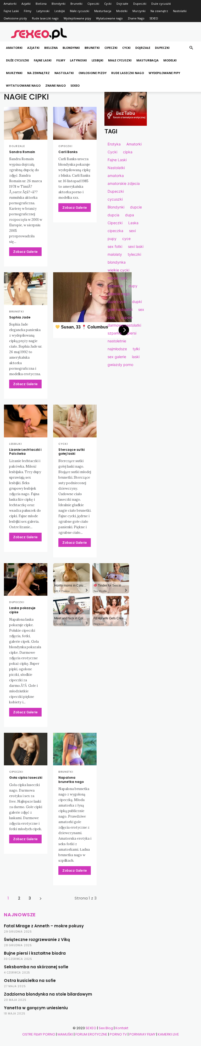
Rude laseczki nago (45, 18)
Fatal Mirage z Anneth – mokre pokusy (44, 926)
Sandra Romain (22, 152)
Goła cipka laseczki (25, 777)
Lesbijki (59, 11)
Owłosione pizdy (15, 18)
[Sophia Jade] (25, 288)
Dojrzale (17, 146)
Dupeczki (139, 4)
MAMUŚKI (65, 1034)
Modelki (121, 11)
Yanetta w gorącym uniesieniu (36, 1008)
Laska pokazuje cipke (22, 610)
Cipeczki (93, 4)
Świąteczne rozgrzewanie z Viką (37, 939)
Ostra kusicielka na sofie (30, 980)
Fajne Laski (11, 11)
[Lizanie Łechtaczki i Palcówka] (25, 421)
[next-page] (40, 898)
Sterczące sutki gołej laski (71, 451)
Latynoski (42, 11)
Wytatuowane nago (109, 18)
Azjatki (26, 4)
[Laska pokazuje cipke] (25, 579)
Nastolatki (180, 11)
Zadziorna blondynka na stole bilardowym (48, 994)
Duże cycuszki (161, 4)
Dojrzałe (122, 4)
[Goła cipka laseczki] (25, 749)
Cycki (107, 4)
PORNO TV (118, 1034)
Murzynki (139, 11)
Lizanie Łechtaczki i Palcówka (25, 451)
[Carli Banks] (75, 123)
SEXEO (153, 18)
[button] (191, 47)
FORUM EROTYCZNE (91, 1034)
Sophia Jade (19, 317)
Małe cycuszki (79, 11)
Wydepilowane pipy (77, 18)
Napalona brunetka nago (71, 779)
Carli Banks (67, 152)
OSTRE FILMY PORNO (38, 1034)
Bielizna (41, 4)
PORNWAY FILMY (142, 1034)
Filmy (27, 11)
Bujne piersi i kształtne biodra (35, 953)
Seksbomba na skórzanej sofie (36, 967)
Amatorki (10, 4)
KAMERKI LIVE (168, 1034)
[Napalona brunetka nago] (75, 749)
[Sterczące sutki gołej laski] (75, 421)
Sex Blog (106, 1028)
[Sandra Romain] (25, 123)
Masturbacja (102, 11)
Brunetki (76, 4)
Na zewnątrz (159, 11)
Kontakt (121, 1028)
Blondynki (58, 4)
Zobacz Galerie (25, 252)
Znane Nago (136, 18)
